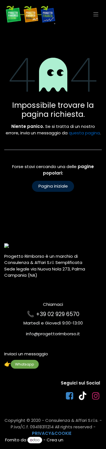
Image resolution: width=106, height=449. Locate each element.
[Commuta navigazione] (96, 14)
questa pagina (84, 133)
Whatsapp (24, 364)
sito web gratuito (82, 440)
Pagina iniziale (53, 186)
